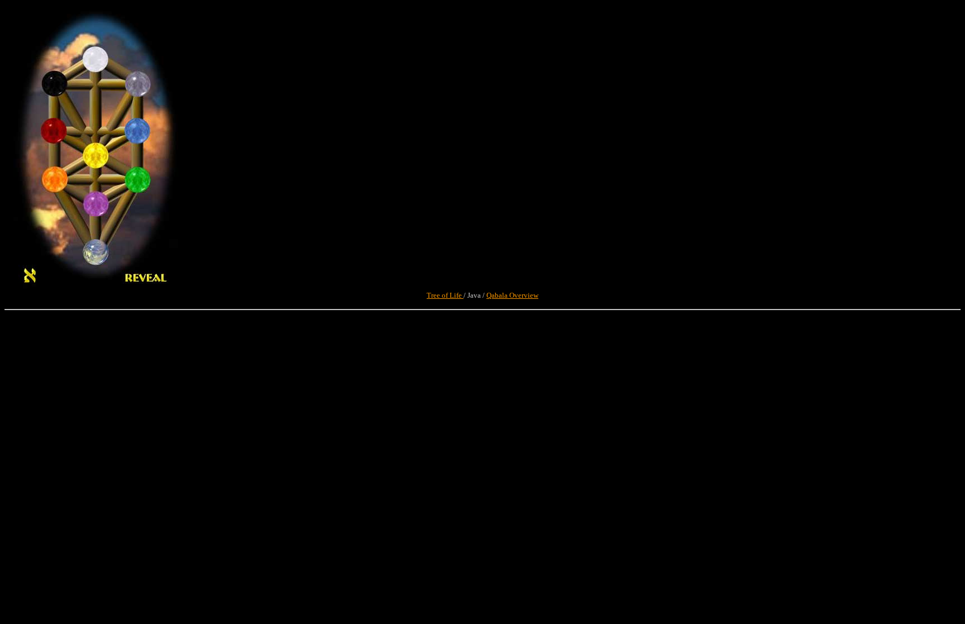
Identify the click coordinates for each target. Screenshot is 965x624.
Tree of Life (445, 295)
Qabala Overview (512, 295)
